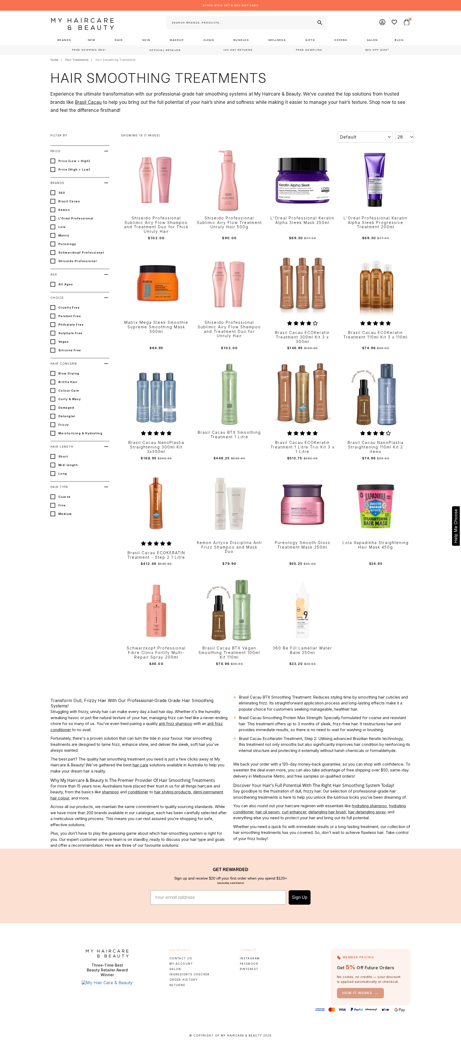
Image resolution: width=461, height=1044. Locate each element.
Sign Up (299, 897)
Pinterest (249, 969)
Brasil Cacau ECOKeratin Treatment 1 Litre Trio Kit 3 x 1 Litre (303, 447)
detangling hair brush (327, 811)
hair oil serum (268, 811)
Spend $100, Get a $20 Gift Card (230, 5)
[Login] (383, 22)
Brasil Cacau (88, 102)
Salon (175, 969)
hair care (140, 764)
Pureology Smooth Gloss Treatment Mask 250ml (302, 545)
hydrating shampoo (369, 805)
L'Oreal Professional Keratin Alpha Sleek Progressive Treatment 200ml (375, 222)
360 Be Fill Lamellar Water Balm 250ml (302, 650)
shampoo (110, 791)
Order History (183, 979)
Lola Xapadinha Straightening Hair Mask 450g (376, 545)
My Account (181, 963)
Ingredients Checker (189, 974)
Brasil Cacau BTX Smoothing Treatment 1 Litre (229, 434)
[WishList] (395, 22)
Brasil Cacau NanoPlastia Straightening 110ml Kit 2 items (376, 447)
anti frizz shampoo (175, 723)
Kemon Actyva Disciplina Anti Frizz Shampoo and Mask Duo (229, 547)
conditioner (138, 791)
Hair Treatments (77, 59)
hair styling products (172, 791)
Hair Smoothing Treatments (116, 59)
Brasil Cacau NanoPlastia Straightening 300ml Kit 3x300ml (156, 447)
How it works (360, 993)
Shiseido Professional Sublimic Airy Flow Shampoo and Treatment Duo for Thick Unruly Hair (156, 225)
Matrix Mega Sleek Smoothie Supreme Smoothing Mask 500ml (156, 327)
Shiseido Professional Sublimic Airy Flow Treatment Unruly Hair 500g (229, 222)
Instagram (250, 958)
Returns (177, 985)
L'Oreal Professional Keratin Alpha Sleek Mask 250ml (302, 220)
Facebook (249, 963)
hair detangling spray (367, 811)
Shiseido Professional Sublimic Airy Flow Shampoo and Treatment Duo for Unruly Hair (229, 329)
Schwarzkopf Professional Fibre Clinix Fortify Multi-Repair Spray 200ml (156, 652)
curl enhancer (294, 811)
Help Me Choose (455, 526)
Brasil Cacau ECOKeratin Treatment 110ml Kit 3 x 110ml (375, 334)
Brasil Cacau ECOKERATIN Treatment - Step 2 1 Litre (156, 555)
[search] (319, 23)
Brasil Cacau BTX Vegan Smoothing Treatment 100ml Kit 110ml (229, 652)
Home (54, 59)
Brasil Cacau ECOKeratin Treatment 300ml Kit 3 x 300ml (302, 337)
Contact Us (180, 958)
